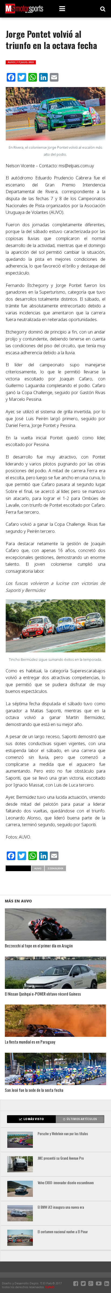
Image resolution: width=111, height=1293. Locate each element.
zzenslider (55, 868)
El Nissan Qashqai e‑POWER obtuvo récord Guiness (43, 994)
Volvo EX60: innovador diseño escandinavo (66, 1183)
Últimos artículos (82, 1119)
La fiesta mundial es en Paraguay (30, 1042)
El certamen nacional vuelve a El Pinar (63, 1232)
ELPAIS (49, 1287)
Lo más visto (33, 1119)
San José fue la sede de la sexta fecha (34, 1090)
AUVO (37, 868)
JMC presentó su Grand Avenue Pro (61, 1158)
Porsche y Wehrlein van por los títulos (63, 1134)
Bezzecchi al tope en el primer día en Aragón (39, 945)
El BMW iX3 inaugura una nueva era (61, 1207)
